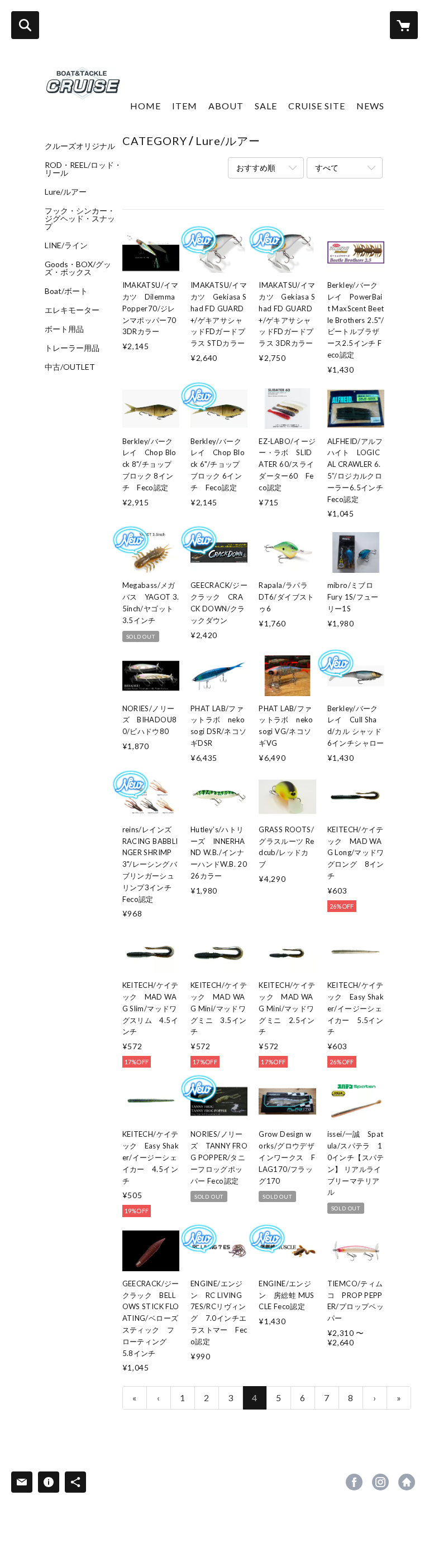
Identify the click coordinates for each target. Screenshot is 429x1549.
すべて (327, 167)
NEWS (370, 105)
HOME (145, 105)
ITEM (184, 105)
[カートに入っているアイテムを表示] (404, 25)
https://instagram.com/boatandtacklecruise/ (380, 1482)
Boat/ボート (66, 291)
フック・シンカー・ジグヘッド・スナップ (80, 218)
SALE (266, 105)
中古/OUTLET (70, 367)
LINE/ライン (66, 245)
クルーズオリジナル (80, 146)
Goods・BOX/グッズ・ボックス (78, 268)
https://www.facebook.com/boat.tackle (354, 1482)
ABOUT (226, 105)
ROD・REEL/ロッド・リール (83, 169)
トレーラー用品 (72, 348)
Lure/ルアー (66, 192)
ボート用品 (64, 329)
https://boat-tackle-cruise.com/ (406, 1482)
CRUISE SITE (316, 105)
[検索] (25, 25)
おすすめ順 (255, 167)
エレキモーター (72, 310)
